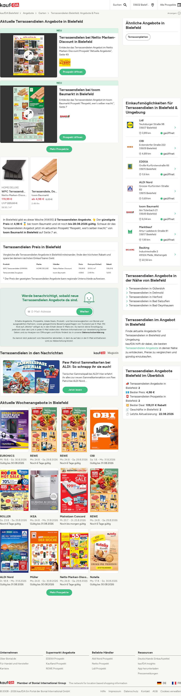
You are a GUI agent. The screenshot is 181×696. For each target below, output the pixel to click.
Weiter (84, 311)
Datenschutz (131, 691)
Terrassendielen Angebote (141, 348)
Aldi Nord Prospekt (102, 658)
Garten (42, 13)
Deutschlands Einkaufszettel (154, 658)
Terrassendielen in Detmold (146, 292)
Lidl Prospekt (99, 668)
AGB (155, 691)
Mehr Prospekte (59, 149)
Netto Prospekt (100, 663)
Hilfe (103, 691)
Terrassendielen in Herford (145, 297)
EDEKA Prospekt (55, 658)
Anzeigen (172, 13)
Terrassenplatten (138, 36)
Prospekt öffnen (72, 71)
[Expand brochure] (28, 55)
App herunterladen (148, 668)
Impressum (115, 691)
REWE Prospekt (54, 668)
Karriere (4, 668)
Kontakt (145, 691)
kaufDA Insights (146, 663)
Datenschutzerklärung (93, 332)
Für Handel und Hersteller (14, 663)
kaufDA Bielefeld (9, 13)
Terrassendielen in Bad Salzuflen (149, 301)
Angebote (28, 13)
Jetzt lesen (75, 389)
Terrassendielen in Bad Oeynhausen (151, 305)
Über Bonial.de (8, 658)
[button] (59, 53)
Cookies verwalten (170, 691)
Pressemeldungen (148, 673)
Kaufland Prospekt (56, 663)
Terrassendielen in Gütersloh (147, 288)
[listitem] (14, 183)
